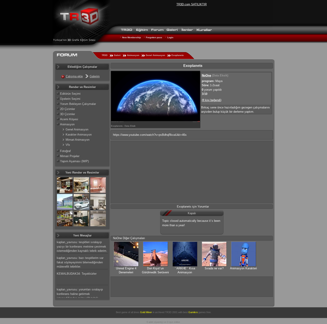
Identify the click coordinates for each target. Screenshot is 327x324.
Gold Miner (146, 312)
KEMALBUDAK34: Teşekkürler (77, 273)
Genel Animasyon (155, 55)
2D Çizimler (67, 109)
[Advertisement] (192, 172)
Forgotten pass (154, 37)
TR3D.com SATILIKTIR (191, 4)
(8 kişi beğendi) (211, 100)
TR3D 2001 (171, 312)
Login (170, 37)
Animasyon (133, 55)
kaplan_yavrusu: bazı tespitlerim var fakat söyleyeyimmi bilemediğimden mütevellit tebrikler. (80, 262)
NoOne (206, 75)
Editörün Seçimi (70, 93)
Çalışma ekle (74, 76)
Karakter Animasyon (79, 134)
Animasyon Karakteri (243, 268)
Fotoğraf (65, 151)
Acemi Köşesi (69, 119)
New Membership (131, 37)
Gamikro (193, 312)
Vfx (68, 144)
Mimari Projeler (69, 156)
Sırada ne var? (214, 268)
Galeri (117, 55)
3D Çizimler (67, 114)
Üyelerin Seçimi (70, 98)
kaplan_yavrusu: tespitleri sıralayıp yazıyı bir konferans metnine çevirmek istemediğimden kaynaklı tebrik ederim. (82, 246)
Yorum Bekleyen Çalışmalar (78, 104)
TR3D (104, 55)
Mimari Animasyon (77, 139)
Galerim (95, 76)
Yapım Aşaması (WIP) (74, 161)
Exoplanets (178, 55)
